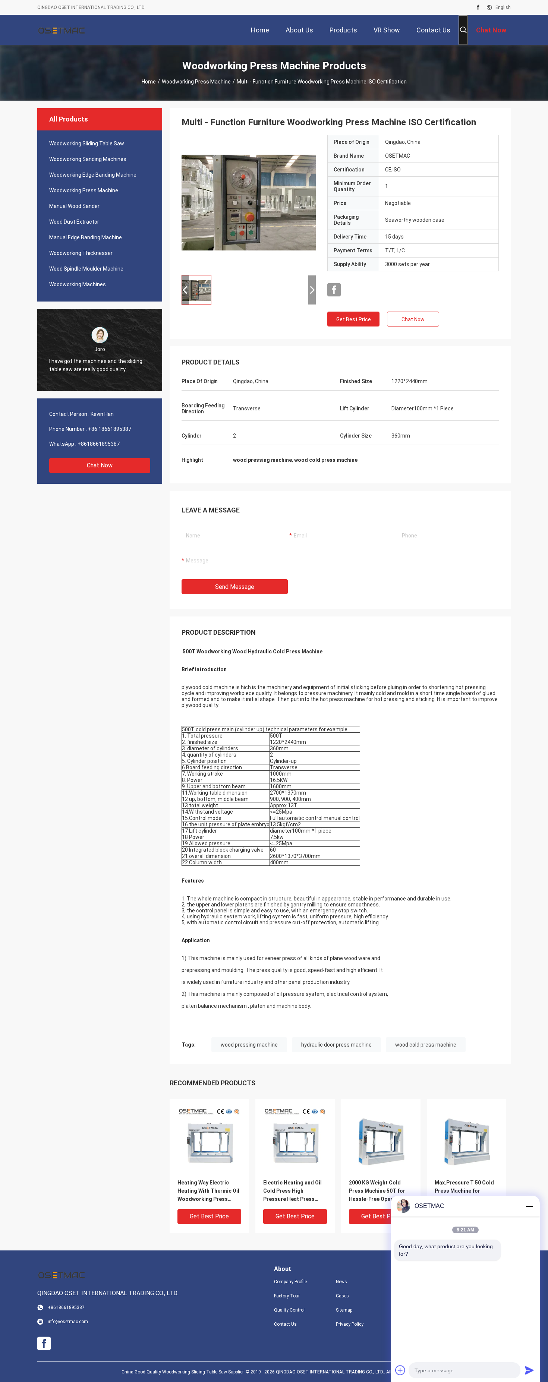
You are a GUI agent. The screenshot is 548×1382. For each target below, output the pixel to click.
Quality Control (289, 1310)
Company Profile (290, 1281)
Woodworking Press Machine (196, 82)
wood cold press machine (425, 1045)
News (341, 1281)
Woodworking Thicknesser (81, 253)
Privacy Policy (349, 1324)
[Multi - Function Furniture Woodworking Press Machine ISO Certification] (249, 202)
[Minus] (529, 1206)
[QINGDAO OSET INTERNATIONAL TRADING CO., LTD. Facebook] (478, 7)
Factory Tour (287, 1296)
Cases (342, 1296)
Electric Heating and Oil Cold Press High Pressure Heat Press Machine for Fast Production (292, 1191)
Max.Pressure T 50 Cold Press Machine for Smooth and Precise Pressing (464, 1191)
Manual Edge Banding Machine (85, 237)
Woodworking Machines (77, 284)
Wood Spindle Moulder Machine (86, 269)
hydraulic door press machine (336, 1045)
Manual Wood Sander (74, 206)
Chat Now (100, 465)
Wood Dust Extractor (74, 222)
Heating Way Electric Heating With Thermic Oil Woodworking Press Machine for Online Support (208, 1191)
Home (149, 82)
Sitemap (344, 1310)
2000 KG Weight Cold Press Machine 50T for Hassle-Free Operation (377, 1191)
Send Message (234, 586)
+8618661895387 (99, 444)
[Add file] (400, 1370)
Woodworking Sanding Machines (87, 159)
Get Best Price (353, 319)
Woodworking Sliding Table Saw (86, 143)
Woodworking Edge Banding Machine (92, 175)
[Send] (529, 1370)
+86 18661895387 (109, 429)
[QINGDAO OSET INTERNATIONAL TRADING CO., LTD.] (61, 30)
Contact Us (285, 1324)
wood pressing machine (249, 1045)
